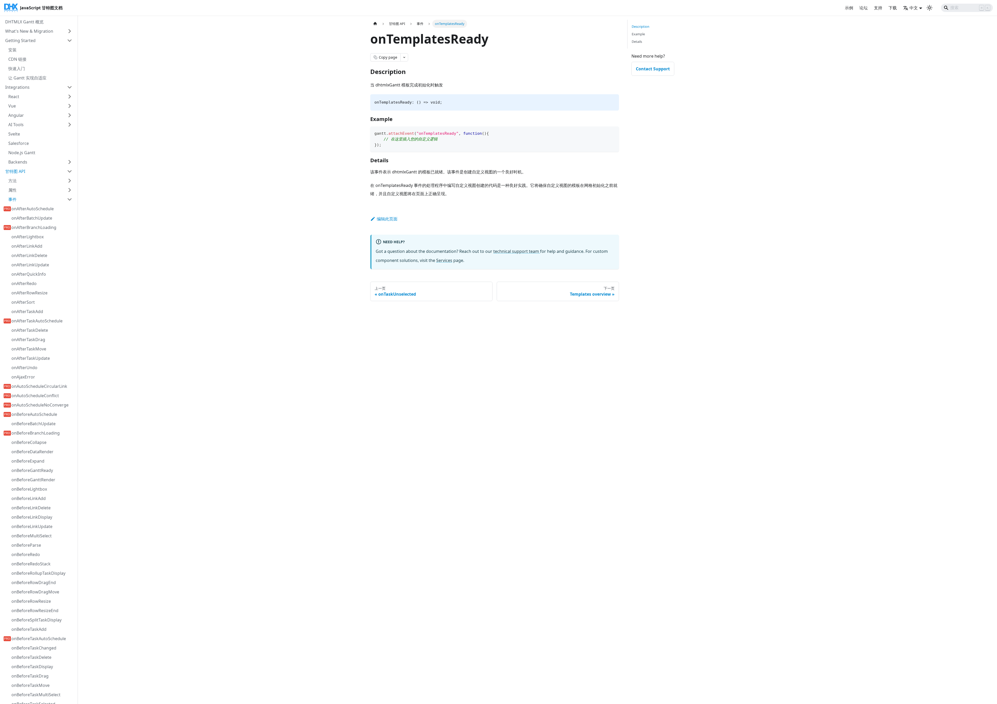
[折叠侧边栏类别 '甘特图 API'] (69, 171)
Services (444, 260)
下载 (892, 8)
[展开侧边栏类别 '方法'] (69, 181)
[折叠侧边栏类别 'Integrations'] (69, 87)
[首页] (375, 24)
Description (640, 26)
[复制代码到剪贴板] (612, 132)
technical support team (516, 251)
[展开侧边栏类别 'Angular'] (69, 115)
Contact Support (653, 69)
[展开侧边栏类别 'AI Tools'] (69, 124)
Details (637, 41)
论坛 (863, 8)
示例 (849, 8)
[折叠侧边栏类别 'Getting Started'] (69, 40)
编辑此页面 (387, 219)
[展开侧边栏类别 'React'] (69, 96)
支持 (878, 8)
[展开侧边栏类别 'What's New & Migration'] (69, 31)
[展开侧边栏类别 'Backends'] (69, 162)
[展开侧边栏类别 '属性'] (69, 190)
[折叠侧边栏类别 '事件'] (69, 199)
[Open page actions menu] (404, 57)
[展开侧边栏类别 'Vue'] (69, 106)
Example (638, 34)
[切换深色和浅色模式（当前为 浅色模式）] (929, 8)
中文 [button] (914, 8)
